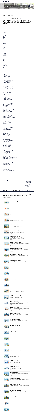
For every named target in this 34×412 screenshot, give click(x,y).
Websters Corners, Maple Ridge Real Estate (8, 165)
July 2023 (4, 67)
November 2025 (4, 43)
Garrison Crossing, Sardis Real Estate (7, 114)
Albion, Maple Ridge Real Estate (6, 76)
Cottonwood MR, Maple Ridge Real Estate (7, 99)
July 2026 (4, 36)
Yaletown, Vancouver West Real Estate (7, 173)
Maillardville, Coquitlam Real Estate (7, 129)
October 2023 (4, 64)
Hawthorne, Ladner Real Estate (6, 121)
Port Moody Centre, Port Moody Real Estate (8, 140)
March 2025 (4, 50)
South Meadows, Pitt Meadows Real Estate (8, 153)
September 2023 (5, 65)
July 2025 (4, 46)
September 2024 (5, 55)
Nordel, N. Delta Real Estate (6, 135)
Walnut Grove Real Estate (6, 163)
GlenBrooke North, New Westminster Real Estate (8, 115)
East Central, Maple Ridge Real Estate (7, 106)
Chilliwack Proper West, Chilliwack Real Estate (8, 91)
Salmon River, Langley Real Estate (7, 145)
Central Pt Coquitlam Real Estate (6, 87)
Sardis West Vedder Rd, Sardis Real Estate (8, 147)
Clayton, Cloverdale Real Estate (6, 94)
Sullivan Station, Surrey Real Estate (7, 156)
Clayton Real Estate (5, 93)
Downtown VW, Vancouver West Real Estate (8, 103)
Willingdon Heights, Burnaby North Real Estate (8, 171)
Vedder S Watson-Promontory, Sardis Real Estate (8, 162)
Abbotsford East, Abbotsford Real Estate (7, 73)
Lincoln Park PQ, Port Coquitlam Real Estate (8, 127)
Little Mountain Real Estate (6, 128)
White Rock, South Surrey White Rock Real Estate (8, 170)
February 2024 (4, 61)
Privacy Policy (22, 190)
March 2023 (4, 70)
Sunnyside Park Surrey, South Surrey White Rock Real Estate (10, 157)
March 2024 (4, 60)
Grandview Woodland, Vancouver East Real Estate (8, 118)
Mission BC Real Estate (5, 130)
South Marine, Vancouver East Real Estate (7, 152)
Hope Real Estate (5, 123)
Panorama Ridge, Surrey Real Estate (7, 138)
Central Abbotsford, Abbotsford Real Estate (8, 86)
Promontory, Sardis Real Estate (6, 141)
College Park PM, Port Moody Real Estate (7, 97)
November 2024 (4, 53)
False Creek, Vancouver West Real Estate (7, 111)
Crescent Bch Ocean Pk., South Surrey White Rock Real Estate (10, 100)
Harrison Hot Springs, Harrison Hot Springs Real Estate (9, 120)
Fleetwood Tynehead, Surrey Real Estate (7, 112)
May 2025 (4, 48)
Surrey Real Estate (5, 159)
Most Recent (4, 34)
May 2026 (4, 38)
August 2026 (4, 35)
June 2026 (4, 37)
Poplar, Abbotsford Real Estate (6, 139)
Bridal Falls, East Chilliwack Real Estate (7, 81)
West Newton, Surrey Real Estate (6, 168)
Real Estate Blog (5, 31)
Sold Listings (4, 32)
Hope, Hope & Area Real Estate (6, 124)
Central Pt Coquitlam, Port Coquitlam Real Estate (8, 88)
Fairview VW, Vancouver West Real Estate (7, 110)
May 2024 (4, 58)
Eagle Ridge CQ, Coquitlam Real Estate (7, 104)
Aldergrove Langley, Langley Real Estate (7, 77)
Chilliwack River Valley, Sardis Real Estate (7, 92)
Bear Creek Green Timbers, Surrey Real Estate (8, 79)
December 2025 (4, 42)
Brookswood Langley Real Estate (6, 82)
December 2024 (4, 52)
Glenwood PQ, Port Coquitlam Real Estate (7, 116)
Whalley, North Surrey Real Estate (6, 169)
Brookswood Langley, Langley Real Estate (7, 83)
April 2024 (4, 59)
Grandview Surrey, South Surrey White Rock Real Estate (9, 117)
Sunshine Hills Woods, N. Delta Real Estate (8, 158)
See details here (20, 18)
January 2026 (4, 41)
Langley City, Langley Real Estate (6, 126)
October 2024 (4, 54)
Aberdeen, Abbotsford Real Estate (7, 75)
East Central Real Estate (5, 105)
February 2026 (4, 40)
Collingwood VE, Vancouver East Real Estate (8, 98)
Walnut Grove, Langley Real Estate (7, 164)
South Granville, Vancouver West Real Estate (8, 151)
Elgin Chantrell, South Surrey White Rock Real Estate (9, 109)
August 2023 (4, 66)
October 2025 (4, 44)
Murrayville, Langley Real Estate (6, 134)
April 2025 (4, 49)
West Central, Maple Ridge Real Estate (7, 167)
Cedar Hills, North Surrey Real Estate (7, 85)
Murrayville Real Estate (5, 133)
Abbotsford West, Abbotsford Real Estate (7, 74)
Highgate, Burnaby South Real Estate (7, 122)
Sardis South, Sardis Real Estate (6, 146)
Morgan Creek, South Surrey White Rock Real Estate (9, 132)
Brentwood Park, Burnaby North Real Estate (8, 80)
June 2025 (4, 47)
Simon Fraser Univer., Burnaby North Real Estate (8, 150)
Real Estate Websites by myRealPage (27, 190)
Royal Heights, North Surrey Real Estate (7, 144)
